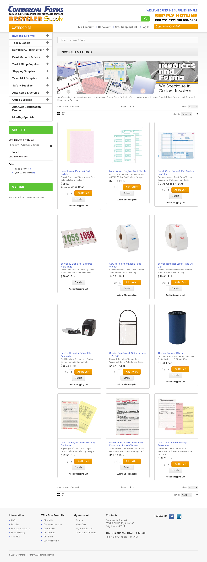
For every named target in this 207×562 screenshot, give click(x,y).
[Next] (133, 106)
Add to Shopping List (78, 206)
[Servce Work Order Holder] (127, 327)
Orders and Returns (86, 532)
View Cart (81, 524)
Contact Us (49, 528)
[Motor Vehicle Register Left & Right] (127, 145)
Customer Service (53, 524)
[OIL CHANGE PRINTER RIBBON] (176, 327)
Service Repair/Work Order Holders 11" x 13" (127, 354)
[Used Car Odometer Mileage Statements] (176, 417)
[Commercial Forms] (35, 14)
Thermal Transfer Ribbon (171, 353)
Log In (145, 27)
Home (63, 40)
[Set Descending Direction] (197, 114)
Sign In (79, 520)
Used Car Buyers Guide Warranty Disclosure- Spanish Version (126, 444)
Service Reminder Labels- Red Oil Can (175, 265)
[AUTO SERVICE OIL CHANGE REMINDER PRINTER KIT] (79, 327)
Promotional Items (20, 528)
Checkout (104, 27)
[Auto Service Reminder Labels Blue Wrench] (127, 238)
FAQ (13, 520)
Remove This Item (51, 147)
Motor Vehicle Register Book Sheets (127, 171)
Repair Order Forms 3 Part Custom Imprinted (176, 172)
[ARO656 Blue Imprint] (176, 145)
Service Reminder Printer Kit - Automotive (76, 354)
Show (184, 107)
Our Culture (49, 532)
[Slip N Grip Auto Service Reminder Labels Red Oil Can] (176, 238)
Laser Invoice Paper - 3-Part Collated (75, 172)
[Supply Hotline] (176, 18)
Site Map (15, 536)
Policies (15, 524)
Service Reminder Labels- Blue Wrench (125, 265)
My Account (86, 27)
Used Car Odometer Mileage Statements (172, 444)
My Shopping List (126, 27)
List (63, 113)
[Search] (145, 18)
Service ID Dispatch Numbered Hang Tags (76, 265)
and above (23, 173)
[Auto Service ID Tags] (79, 238)
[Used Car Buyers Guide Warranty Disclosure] (79, 417)
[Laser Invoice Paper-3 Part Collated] (79, 145)
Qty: (67, 193)
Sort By (177, 114)
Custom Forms (51, 540)
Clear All (14, 152)
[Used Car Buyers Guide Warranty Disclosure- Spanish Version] (127, 417)
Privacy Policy (18, 532)
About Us (48, 520)
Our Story (48, 536)
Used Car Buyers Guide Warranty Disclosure (78, 444)
